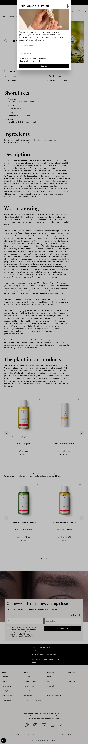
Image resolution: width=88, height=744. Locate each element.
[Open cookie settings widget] (3, 740)
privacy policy (36, 61)
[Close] (67, 5)
